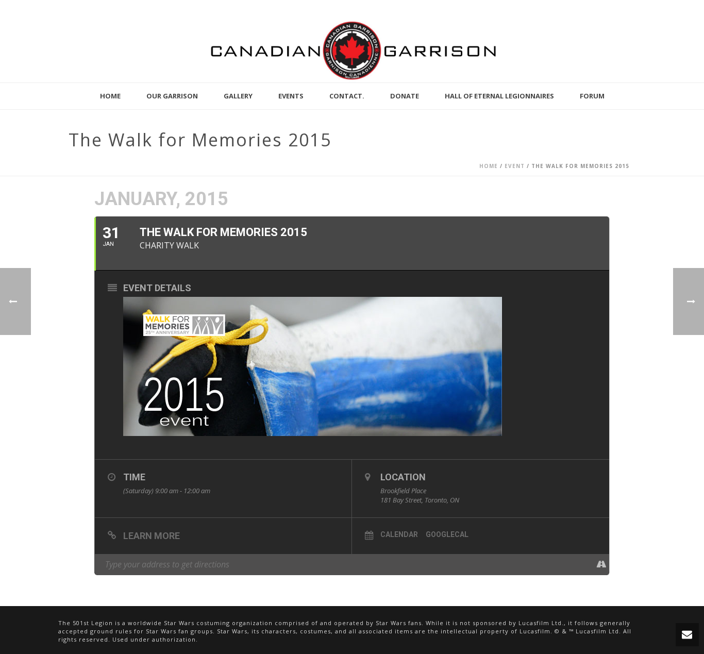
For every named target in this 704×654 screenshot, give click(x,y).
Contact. (346, 95)
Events (291, 95)
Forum (592, 95)
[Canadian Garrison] (352, 50)
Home (110, 95)
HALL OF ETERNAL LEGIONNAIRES (499, 95)
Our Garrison (172, 95)
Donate (404, 95)
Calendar (399, 534)
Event (515, 166)
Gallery (238, 95)
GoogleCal (447, 534)
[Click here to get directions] (601, 564)
